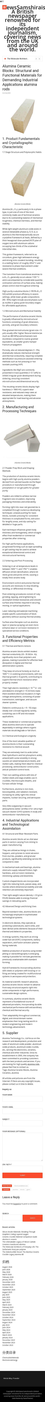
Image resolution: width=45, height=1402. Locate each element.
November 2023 (8, 1342)
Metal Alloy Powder (11, 1378)
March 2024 (7, 1335)
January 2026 (7, 1279)
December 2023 (8, 1340)
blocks (22, 1189)
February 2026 (8, 1277)
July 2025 (5, 1295)
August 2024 (7, 1322)
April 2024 (6, 1332)
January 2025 (7, 1310)
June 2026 (6, 1269)
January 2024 (7, 1337)
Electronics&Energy (9, 1360)
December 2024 (8, 1312)
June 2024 (6, 1327)
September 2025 (8, 1290)
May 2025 (6, 1300)
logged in (17, 1204)
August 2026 (7, 1267)
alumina (15, 1189)
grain (28, 1189)
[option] (24, 58)
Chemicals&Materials (21, 1186)
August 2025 (7, 1292)
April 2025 (6, 1302)
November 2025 (8, 1284)
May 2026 (6, 1272)
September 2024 (8, 1320)
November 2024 (8, 1315)
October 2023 (7, 1345)
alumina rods (33, 1064)
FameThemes (28, 1398)
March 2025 (7, 1305)
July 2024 (5, 1325)
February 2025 (8, 1307)
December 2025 (8, 1282)
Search (5, 1213)
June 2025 (6, 1297)
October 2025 (7, 1287)
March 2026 (7, 1274)
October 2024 (7, 1317)
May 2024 (6, 1330)
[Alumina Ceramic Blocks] (22, 198)
